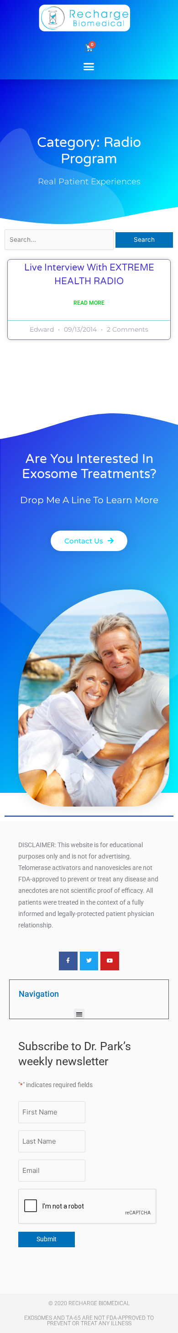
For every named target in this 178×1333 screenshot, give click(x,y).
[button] (89, 66)
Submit (47, 1239)
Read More (89, 303)
